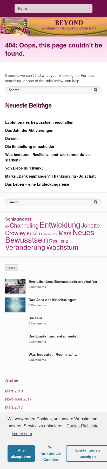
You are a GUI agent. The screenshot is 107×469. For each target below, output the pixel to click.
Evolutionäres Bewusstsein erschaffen (39, 122)
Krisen (33, 233)
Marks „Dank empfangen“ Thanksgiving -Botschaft (50, 176)
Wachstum (62, 247)
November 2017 (18, 399)
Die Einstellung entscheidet (29, 146)
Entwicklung (59, 224)
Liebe (54, 234)
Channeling (24, 225)
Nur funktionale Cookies (51, 453)
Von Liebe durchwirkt (24, 168)
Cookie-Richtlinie (82, 426)
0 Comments (37, 287)
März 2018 (14, 390)
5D (7, 226)
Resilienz (58, 240)
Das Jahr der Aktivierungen (29, 130)
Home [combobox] (22, 8)
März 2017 (14, 407)
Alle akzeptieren (21, 453)
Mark (65, 232)
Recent (11, 268)
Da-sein (12, 138)
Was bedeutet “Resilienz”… (53, 354)
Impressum (22, 434)
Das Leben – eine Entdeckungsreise (37, 184)
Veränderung (25, 247)
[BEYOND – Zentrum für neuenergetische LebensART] (53, 34)
